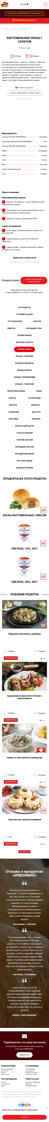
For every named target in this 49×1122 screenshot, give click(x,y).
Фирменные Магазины (25, 21)
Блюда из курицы (24, 468)
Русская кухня (15, 321)
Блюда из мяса (24, 370)
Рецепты (3, 1072)
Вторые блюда (24, 48)
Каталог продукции (7, 1069)
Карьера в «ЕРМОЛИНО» (33, 1082)
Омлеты (11, 328)
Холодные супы (34, 328)
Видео (3, 1086)
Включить (24, 1117)
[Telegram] (19, 1105)
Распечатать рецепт (25, 88)
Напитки (36, 419)
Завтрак (37, 321)
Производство (30, 1071)
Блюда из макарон (24, 363)
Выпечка (35, 405)
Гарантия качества (31, 1072)
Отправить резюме (31, 1086)
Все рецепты (24, 851)
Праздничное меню (24, 454)
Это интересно (5, 1084)
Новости (3, 1082)
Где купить (4, 1071)
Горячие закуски (24, 440)
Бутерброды (35, 398)
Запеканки (13, 412)
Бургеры (13, 405)
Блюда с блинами (24, 356)
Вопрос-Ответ (5, 1074)
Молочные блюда (16, 391)
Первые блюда (24, 335)
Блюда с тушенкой (24, 384)
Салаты (12, 398)
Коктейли (13, 419)
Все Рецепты (24, 308)
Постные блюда (24, 461)
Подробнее (10, 658)
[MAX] (29, 1105)
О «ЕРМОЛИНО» (30, 1069)
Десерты (36, 412)
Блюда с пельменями (24, 377)
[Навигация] (45, 4)
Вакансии (29, 1084)
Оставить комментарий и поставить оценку (24, 93)
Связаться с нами (31, 1074)
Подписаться (24, 1055)
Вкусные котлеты (24, 342)
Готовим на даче (24, 314)
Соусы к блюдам (24, 433)
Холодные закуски (24, 447)
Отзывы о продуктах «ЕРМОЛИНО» (24, 874)
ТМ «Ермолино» (24, 13)
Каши (39, 391)
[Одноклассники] (26, 1105)
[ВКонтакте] (23, 1105)
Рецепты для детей (24, 426)
